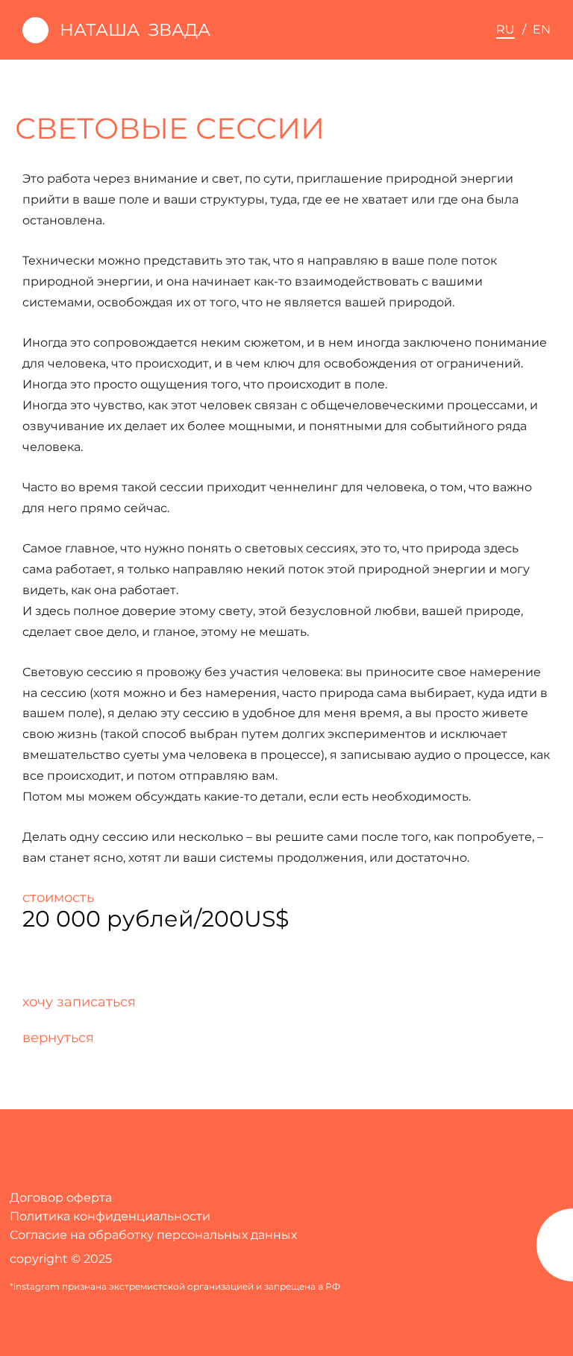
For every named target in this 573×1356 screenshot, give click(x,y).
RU (505, 29)
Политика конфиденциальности (110, 1216)
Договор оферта (61, 1198)
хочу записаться (79, 1001)
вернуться (58, 1037)
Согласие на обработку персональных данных (153, 1235)
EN (542, 29)
